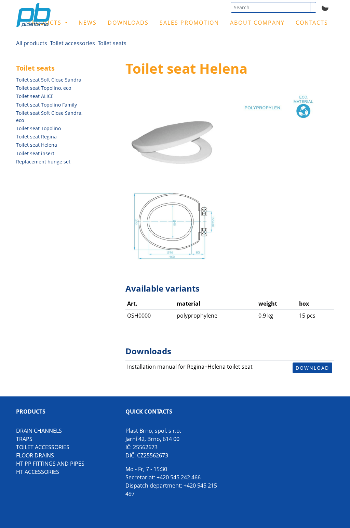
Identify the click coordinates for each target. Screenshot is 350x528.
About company (257, 22)
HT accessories (37, 472)
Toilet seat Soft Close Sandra (48, 79)
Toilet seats (112, 43)
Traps (24, 439)
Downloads (128, 22)
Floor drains (35, 455)
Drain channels (39, 430)
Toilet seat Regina (36, 136)
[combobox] (270, 7)
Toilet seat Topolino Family (46, 104)
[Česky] (325, 7)
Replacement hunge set (43, 161)
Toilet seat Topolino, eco (43, 88)
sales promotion (189, 22)
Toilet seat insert (35, 153)
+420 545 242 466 (179, 477)
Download (312, 368)
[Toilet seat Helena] (172, 135)
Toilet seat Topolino (38, 128)
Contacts (312, 22)
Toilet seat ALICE (35, 96)
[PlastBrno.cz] (53, 20)
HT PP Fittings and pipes (50, 463)
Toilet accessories (72, 43)
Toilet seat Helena (36, 145)
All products (31, 43)
